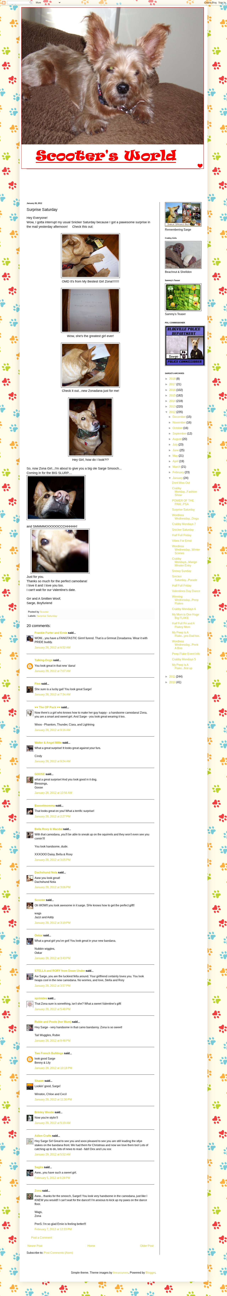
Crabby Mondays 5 (184, 659)
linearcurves (120, 1272)
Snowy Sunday (181, 570)
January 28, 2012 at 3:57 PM (52, 985)
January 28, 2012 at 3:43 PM (52, 958)
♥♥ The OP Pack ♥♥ (47, 707)
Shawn (39, 1080)
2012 (172, 412)
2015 (172, 395)
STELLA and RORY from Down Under (60, 970)
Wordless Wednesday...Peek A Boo (185, 645)
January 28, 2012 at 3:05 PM (52, 859)
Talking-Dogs (43, 660)
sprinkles (41, 998)
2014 (172, 400)
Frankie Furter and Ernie (51, 632)
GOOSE (40, 774)
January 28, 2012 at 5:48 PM (52, 1009)
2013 (172, 406)
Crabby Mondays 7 (184, 524)
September (180, 433)
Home (91, 1245)
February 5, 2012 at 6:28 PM (52, 1177)
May (176, 455)
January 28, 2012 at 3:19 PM (52, 922)
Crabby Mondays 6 (184, 608)
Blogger (150, 1272)
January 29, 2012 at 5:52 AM (52, 1154)
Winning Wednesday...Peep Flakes (185, 600)
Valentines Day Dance (186, 591)
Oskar (39, 935)
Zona (38, 1190)
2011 (172, 676)
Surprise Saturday (47, 615)
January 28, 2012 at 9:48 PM (52, 1040)
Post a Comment (41, 1237)
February (179, 472)
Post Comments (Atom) (58, 1252)
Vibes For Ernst (182, 540)
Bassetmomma (45, 805)
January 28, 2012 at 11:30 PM (53, 1099)
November (179, 422)
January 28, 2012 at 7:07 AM (52, 671)
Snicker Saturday (183, 529)
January (178, 477)
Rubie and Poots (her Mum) (53, 1021)
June (176, 450)
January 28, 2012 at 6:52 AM (52, 647)
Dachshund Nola (46, 872)
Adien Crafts (43, 1135)
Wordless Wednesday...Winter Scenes (186, 549)
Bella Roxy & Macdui (48, 829)
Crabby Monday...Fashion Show (184, 492)
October (178, 428)
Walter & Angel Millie (48, 742)
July (175, 444)
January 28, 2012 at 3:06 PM (52, 887)
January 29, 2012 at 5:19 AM (52, 1122)
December (179, 416)
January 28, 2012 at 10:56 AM (53, 792)
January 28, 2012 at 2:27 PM (52, 816)
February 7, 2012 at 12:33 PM (53, 1229)
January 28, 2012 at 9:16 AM (52, 730)
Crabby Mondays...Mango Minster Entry (184, 562)
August (177, 439)
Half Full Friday (181, 535)
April (176, 461)
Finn (38, 683)
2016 (172, 389)
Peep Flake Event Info (186, 653)
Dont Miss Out (181, 482)
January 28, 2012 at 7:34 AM (52, 694)
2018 (172, 378)
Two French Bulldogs (49, 1053)
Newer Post (34, 1245)
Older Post (146, 1245)
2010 (172, 682)
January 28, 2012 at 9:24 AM (52, 761)
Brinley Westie (44, 1112)
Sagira (39, 1167)
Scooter (40, 900)
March (177, 466)
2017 (172, 384)
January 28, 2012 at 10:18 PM (53, 1068)
